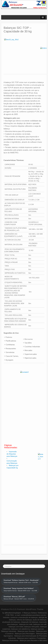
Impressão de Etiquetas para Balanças (12, 454)
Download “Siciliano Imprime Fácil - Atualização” (21, 581)
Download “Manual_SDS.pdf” (19, 598)
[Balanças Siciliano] (24, 4)
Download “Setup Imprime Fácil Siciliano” (20, 589)
